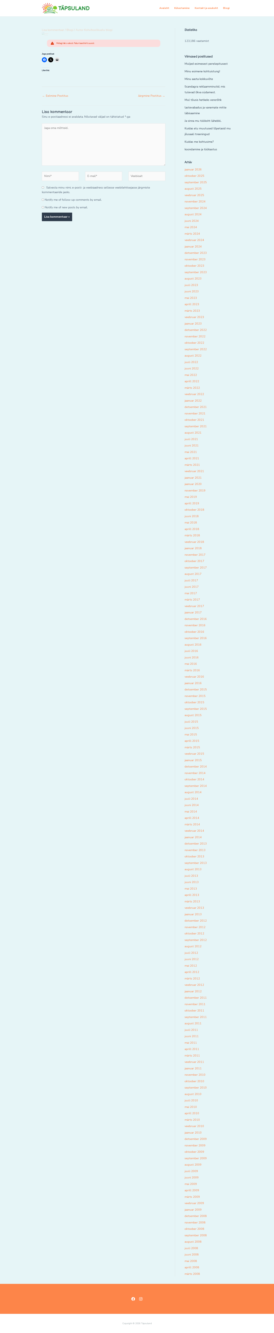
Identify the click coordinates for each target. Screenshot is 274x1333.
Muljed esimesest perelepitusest (206, 64)
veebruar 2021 (194, 471)
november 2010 (195, 1075)
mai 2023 (191, 298)
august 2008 (193, 1242)
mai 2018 (191, 522)
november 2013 (195, 850)
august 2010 (193, 1094)
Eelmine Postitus (55, 96)
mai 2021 (191, 452)
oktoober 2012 (194, 933)
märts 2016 (192, 670)
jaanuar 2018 (193, 548)
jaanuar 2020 (193, 484)
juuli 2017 (191, 580)
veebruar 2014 (194, 831)
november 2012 (195, 927)
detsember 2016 (196, 619)
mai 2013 (191, 889)
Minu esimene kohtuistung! (202, 71)
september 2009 (196, 1158)
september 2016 (196, 638)
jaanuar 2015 (193, 760)
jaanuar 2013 (193, 914)
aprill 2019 (192, 503)
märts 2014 (192, 824)
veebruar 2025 (194, 195)
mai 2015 (191, 734)
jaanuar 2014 (193, 837)
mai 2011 (191, 1043)
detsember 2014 (196, 766)
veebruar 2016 (194, 677)
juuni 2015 (192, 728)
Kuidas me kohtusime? (199, 142)
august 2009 (193, 1165)
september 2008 (196, 1235)
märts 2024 (192, 234)
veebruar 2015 (194, 754)
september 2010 (196, 1087)
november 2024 (195, 201)
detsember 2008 (196, 1216)
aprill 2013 (192, 895)
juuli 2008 (191, 1248)
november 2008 (195, 1222)
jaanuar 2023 (193, 323)
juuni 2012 (192, 959)
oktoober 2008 (194, 1229)
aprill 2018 (192, 529)
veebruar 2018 (194, 542)
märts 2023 (192, 311)
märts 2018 (192, 535)
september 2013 (196, 863)
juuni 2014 (192, 805)
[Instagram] (141, 1299)
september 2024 (196, 208)
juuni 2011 (192, 1036)
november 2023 (195, 259)
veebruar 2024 (194, 240)
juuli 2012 (191, 953)
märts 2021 (192, 465)
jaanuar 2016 (193, 683)
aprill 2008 (192, 1267)
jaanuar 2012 (193, 991)
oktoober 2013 (194, 856)
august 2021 (193, 433)
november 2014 (195, 773)
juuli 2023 (191, 285)
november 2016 (195, 625)
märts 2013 (192, 901)
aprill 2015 (192, 741)
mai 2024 (191, 227)
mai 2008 (191, 1261)
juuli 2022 (191, 362)
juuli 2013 (191, 876)
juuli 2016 (191, 651)
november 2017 (195, 555)
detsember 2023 (196, 253)
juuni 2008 (192, 1254)
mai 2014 (191, 811)
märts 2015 (192, 747)
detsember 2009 (196, 1139)
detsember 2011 (196, 998)
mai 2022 (191, 375)
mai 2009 (191, 1184)
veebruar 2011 (194, 1062)
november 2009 (195, 1145)
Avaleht (164, 8)
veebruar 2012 (194, 985)
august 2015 (193, 715)
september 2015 (196, 709)
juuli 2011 (191, 1030)
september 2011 (196, 1017)
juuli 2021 (191, 439)
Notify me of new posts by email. (66, 207)
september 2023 (196, 272)
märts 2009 (192, 1197)
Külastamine (182, 8)
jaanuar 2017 (193, 612)
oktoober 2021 (194, 420)
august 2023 (193, 278)
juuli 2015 (191, 722)
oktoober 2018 (194, 510)
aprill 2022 (192, 381)
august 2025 (193, 189)
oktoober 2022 (194, 343)
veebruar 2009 (194, 1203)
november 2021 (195, 413)
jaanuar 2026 (193, 169)
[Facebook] (133, 1299)
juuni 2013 (192, 882)
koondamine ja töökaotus (201, 149)
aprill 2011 (192, 1049)
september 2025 (196, 182)
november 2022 (195, 336)
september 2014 (196, 786)
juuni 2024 (192, 221)
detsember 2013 (196, 843)
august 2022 (193, 356)
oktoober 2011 (194, 1010)
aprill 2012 (192, 972)
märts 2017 (192, 599)
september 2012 (196, 940)
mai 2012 (191, 966)
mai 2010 (191, 1107)
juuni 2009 (192, 1177)
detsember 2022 (196, 330)
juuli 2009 (191, 1171)
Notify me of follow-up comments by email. (73, 200)
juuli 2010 (191, 1100)
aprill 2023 (192, 304)
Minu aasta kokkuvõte (199, 79)
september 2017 (196, 567)
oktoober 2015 (194, 702)
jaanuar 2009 (193, 1210)
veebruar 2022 (194, 394)
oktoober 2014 (194, 779)
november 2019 (195, 490)
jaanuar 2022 (193, 401)
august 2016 (193, 645)
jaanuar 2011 (193, 1068)
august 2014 (193, 792)
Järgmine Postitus (151, 96)
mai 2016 (191, 664)
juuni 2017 (192, 587)
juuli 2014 (191, 799)
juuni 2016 (192, 657)
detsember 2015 (196, 689)
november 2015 (195, 696)
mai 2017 (191, 593)
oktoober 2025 (194, 176)
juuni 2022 (192, 368)
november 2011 (195, 1004)
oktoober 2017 (194, 561)
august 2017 (193, 574)
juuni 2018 (192, 516)
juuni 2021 (192, 445)
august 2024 (193, 214)
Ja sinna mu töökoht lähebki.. (203, 121)
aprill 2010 (192, 1113)
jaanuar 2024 (193, 246)
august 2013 (193, 869)
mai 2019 (191, 497)
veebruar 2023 (194, 317)
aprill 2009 (192, 1190)
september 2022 (196, 349)
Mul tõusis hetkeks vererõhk (203, 100)
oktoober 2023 (194, 266)
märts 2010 (192, 1120)
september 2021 (196, 426)
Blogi (226, 8)
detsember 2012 (196, 921)
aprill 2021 (192, 458)
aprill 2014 (192, 818)
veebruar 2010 (194, 1126)
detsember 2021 (196, 407)
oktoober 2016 (194, 632)
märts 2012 (192, 978)
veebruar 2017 (194, 606)
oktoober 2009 (194, 1152)
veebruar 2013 (194, 908)
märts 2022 (192, 388)
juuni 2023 (192, 291)
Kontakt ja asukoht (206, 8)
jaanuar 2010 (193, 1133)
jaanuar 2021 (193, 478)
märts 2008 (192, 1274)
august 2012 (193, 946)
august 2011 (193, 1023)
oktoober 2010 (194, 1081)
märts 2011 (192, 1055)
